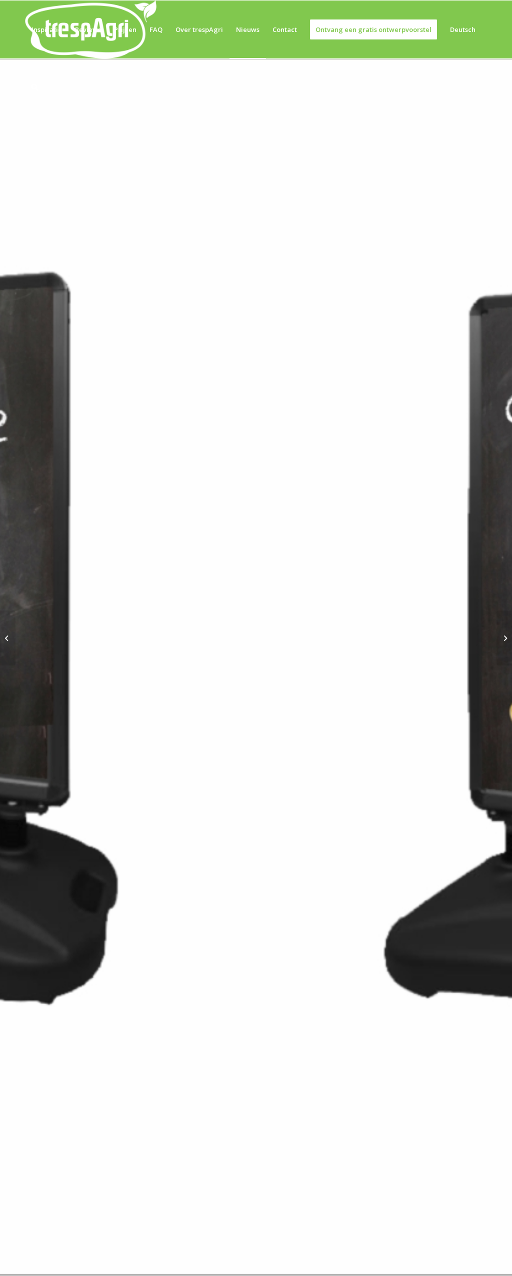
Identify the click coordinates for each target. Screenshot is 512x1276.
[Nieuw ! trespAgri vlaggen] (504, 638)
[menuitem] (46, 29)
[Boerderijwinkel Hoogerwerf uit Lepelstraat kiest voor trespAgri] (8, 638)
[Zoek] (34, 87)
